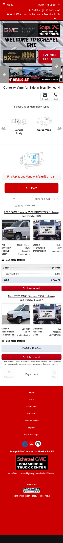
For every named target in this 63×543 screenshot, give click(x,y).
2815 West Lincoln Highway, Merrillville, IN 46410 (34, 16)
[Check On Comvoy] (38, 444)
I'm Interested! (31, 288)
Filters (33, 188)
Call (56, 98)
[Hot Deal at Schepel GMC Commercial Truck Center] (31, 74)
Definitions (31, 406)
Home (31, 392)
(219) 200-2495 (51, 10)
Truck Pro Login (31, 434)
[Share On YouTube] (31, 444)
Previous (4, 74)
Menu (10, 5)
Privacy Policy (32, 420)
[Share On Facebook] (25, 444)
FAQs (31, 399)
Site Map (31, 413)
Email (45, 98)
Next (56, 66)
